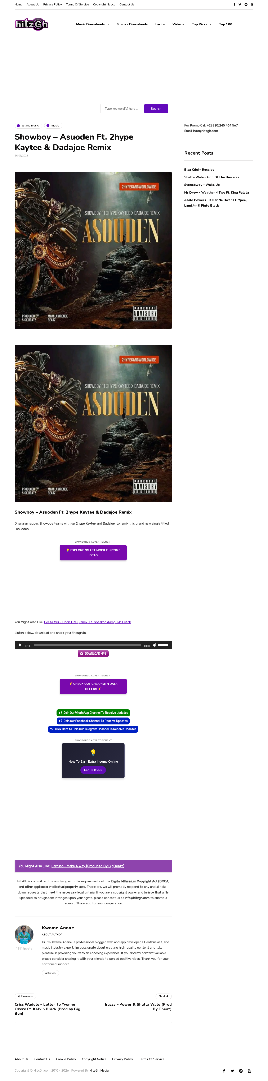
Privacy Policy (52, 5)
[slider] (164, 645)
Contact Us (127, 5)
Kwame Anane (58, 928)
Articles (50, 973)
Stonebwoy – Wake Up (202, 185)
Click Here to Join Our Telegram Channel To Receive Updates (95, 729)
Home (18, 5)
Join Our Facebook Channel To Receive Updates (96, 721)
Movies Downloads (132, 24)
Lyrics (160, 24)
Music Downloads (90, 24)
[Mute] (154, 645)
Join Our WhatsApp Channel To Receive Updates (95, 713)
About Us (33, 5)
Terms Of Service (77, 5)
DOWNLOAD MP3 (96, 653)
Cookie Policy (66, 1059)
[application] (93, 645)
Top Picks (199, 24)
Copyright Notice (104, 5)
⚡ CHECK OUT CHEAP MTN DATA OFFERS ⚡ (93, 686)
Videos (178, 24)
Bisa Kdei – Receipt (199, 170)
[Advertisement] (134, 71)
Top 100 (225, 24)
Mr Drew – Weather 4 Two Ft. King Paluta (216, 192)
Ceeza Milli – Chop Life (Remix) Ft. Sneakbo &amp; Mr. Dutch (87, 622)
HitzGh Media (99, 1070)
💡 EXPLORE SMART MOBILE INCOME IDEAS (93, 552)
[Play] (20, 645)
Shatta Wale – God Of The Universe (211, 177)
